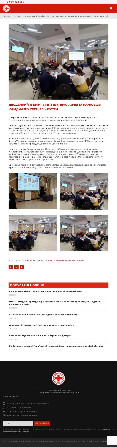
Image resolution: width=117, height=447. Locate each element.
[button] (112, 8)
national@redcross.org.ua (25, 411)
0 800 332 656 (15, 2)
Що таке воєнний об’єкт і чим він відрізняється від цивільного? (43, 315)
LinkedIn (22, 267)
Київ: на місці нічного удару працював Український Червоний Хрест (46, 291)
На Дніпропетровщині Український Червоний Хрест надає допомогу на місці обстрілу (56, 346)
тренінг (80, 260)
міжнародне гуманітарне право (61, 260)
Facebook (11, 267)
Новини (28, 260)
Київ (38, 260)
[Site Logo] (7, 8)
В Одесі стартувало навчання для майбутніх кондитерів (40, 335)
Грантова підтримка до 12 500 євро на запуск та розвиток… (41, 325)
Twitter (16, 267)
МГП (43, 260)
